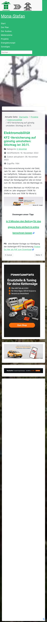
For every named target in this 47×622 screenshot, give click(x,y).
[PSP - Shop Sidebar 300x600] (22, 300)
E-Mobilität (22, 149)
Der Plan (5, 27)
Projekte (5, 39)
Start (3, 23)
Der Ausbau (6, 31)
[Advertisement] (23, 80)
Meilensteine (6, 35)
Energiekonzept (8, 43)
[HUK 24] (23, 201)
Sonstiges (5, 46)
